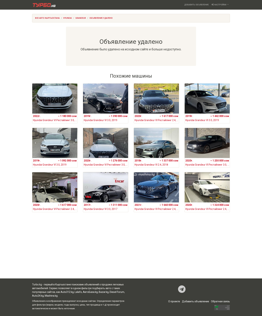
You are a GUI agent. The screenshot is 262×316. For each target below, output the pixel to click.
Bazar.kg (104, 292)
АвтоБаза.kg (90, 292)
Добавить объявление (196, 5)
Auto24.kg (38, 295)
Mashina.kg (51, 295)
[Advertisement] (131, 250)
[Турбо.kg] (44, 5)
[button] (35, 99)
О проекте (174, 301)
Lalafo (78, 292)
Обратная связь (220, 301)
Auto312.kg (67, 292)
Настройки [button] (220, 5)
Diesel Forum (117, 292)
